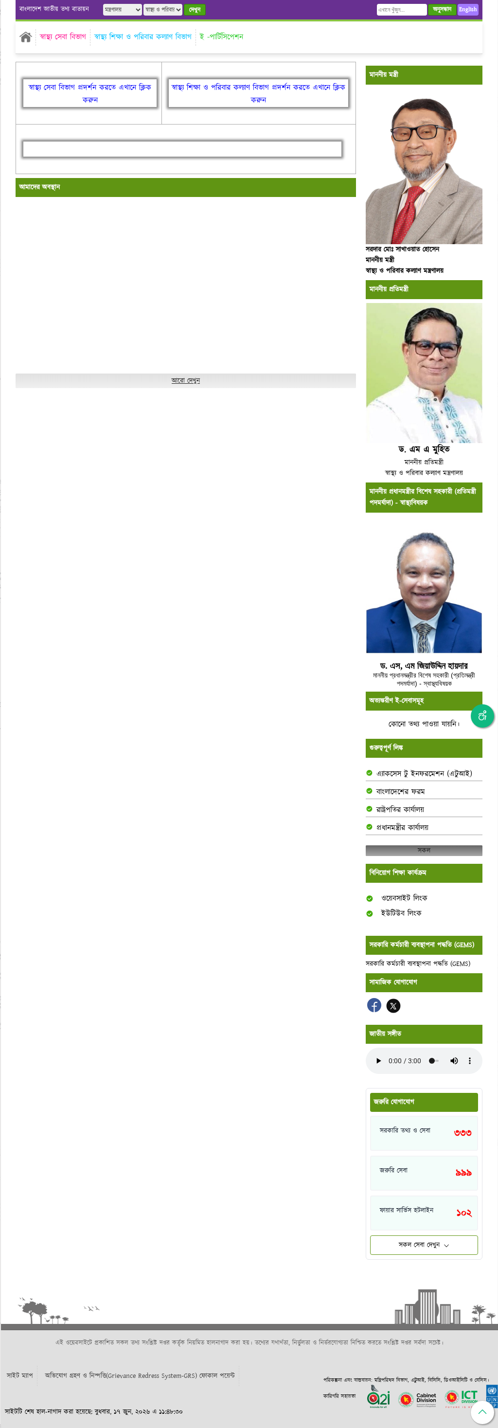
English (468, 9)
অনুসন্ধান (442, 9)
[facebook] (376, 1010)
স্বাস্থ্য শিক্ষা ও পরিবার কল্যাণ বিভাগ (143, 37)
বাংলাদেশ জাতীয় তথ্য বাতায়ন (54, 9)
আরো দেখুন (186, 381)
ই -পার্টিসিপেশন (221, 37)
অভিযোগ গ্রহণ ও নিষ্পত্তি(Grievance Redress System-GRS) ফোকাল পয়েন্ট (140, 1376)
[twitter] (393, 1010)
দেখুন (194, 10)
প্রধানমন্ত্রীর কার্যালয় (402, 828)
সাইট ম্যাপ (20, 1376)
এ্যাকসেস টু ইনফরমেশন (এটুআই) (424, 774)
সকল (424, 851)
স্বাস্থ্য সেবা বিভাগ (63, 37)
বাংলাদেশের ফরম (400, 792)
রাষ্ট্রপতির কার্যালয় (400, 810)
